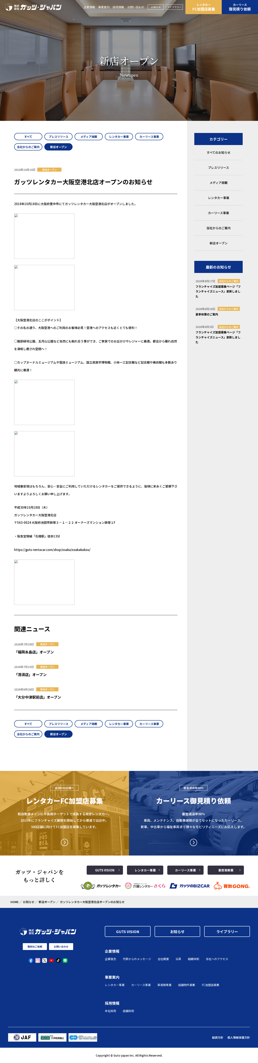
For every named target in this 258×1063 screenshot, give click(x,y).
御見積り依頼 (240, 7)
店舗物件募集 (186, 985)
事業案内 (103, 7)
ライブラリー (174, 7)
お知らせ (156, 7)
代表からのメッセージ (137, 959)
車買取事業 (225, 870)
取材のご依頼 (35, 946)
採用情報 (118, 7)
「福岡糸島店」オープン (34, 651)
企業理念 (110, 959)
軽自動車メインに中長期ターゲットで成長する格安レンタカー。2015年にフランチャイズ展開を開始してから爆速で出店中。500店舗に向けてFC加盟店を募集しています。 (64, 820)
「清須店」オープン (30, 674)
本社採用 (110, 1011)
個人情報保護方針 (238, 1037)
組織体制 (193, 959)
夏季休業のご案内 (207, 314)
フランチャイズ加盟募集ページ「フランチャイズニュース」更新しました (218, 291)
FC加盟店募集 (203, 7)
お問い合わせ (135, 7)
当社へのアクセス (217, 959)
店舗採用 (128, 1011)
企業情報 (89, 7)
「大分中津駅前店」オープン (37, 697)
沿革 (178, 959)
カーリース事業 (185, 870)
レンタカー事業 (145, 870)
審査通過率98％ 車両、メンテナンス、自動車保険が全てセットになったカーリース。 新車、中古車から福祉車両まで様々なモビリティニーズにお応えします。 (193, 820)
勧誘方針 (217, 1037)
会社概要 (163, 959)
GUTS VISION (104, 870)
